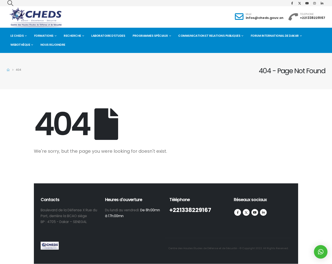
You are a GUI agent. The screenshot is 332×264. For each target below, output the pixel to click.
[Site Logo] (36, 17)
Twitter (246, 212)
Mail (248, 14)
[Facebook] (292, 3)
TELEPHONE (307, 14)
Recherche (72, 36)
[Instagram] (314, 3)
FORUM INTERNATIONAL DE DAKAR (275, 36)
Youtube (254, 212)
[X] (299, 3)
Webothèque (20, 45)
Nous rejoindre (52, 45)
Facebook (237, 212)
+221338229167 (312, 18)
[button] (10, 3)
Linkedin (263, 212)
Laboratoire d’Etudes (108, 36)
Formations (44, 36)
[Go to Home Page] (8, 70)
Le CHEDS (17, 36)
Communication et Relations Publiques (209, 36)
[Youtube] (307, 3)
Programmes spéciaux (150, 36)
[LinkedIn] (322, 3)
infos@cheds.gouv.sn (264, 18)
